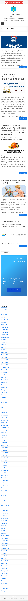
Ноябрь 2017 (4, 573)
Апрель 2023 (4, 410)
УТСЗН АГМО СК (14, 14)
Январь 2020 (4, 508)
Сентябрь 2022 (5, 427)
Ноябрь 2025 (4, 332)
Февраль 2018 (5, 565)
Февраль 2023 (5, 415)
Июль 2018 (4, 553)
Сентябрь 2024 (5, 367)
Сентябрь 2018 (5, 548)
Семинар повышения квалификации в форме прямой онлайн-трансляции (13, 223)
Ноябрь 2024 (4, 362)
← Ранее (5, 252)
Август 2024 (4, 369)
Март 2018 (4, 563)
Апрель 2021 (4, 470)
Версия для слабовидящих (15, 2)
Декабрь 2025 (4, 329)
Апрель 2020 (4, 500)
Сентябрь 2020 (5, 488)
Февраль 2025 (5, 354)
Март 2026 (4, 322)
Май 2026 (3, 317)
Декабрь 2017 (4, 570)
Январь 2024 (4, 387)
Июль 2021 (4, 462)
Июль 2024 (4, 372)
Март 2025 (4, 352)
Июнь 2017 (4, 586)
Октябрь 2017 (4, 576)
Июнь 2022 (4, 435)
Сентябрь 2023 (5, 397)
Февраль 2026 (5, 324)
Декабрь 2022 (4, 420)
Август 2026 (4, 309)
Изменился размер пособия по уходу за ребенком (13, 181)
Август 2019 (4, 520)
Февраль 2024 (5, 385)
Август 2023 (4, 400)
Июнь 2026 (4, 314)
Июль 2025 (4, 342)
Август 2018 (4, 550)
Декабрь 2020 (4, 480)
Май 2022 (3, 437)
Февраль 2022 (5, 445)
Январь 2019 (4, 538)
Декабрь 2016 (4, 588)
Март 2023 (4, 412)
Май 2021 (3, 467)
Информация (20, 65)
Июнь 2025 (4, 344)
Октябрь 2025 (4, 334)
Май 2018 (3, 558)
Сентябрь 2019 (5, 518)
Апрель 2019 (4, 530)
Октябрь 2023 (4, 395)
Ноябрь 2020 (4, 483)
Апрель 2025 (4, 349)
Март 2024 (4, 382)
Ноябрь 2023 (4, 392)
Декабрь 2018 (4, 540)
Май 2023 (3, 407)
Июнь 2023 (4, 405)
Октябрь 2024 (4, 364)
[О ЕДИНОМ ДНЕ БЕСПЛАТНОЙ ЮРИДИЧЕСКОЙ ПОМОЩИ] (14, 82)
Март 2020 (4, 503)
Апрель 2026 (4, 319)
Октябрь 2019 (4, 515)
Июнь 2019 (4, 525)
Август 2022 (4, 430)
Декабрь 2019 (4, 510)
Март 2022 (4, 442)
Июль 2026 (4, 312)
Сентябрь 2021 (5, 457)
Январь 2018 (4, 568)
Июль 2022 (4, 432)
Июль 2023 (4, 402)
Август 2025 (4, 339)
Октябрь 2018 (4, 545)
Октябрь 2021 (4, 455)
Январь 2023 (4, 417)
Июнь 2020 (4, 495)
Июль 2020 (4, 493)
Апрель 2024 (4, 380)
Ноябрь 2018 (4, 543)
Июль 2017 (4, 583)
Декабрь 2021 (4, 450)
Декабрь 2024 (4, 359)
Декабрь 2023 (4, 390)
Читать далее (23, 67)
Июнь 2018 (4, 555)
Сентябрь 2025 (5, 337)
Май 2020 (3, 498)
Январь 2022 (4, 447)
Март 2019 (4, 533)
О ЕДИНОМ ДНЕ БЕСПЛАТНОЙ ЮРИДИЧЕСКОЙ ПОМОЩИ (13, 76)
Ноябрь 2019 (4, 513)
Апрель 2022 (4, 440)
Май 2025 (3, 347)
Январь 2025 (4, 357)
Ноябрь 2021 (4, 452)
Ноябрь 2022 (4, 422)
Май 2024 (3, 377)
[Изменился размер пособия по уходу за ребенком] (14, 185)
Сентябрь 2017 (5, 578)
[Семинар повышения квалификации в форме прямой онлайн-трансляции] (14, 229)
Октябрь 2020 (4, 485)
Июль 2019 (4, 523)
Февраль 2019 (5, 535)
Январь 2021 (4, 478)
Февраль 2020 (5, 505)
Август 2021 (4, 460)
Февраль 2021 (5, 475)
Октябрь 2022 (4, 425)
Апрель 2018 (4, 560)
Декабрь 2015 (4, 591)
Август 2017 (4, 581)
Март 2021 (4, 472)
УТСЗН (4, 65)
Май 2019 (3, 528)
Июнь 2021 (4, 465)
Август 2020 (4, 490)
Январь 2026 (4, 327)
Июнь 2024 (4, 374)
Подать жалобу (14, 290)
